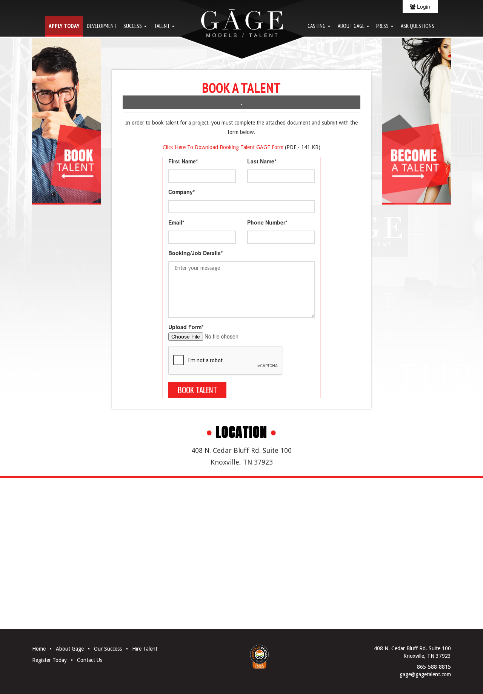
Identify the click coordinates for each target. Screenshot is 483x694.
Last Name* (261, 161)
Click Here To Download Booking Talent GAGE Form (223, 147)
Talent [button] (162, 25)
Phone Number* (267, 222)
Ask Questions (417, 25)
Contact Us (89, 660)
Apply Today (64, 25)
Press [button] (383, 25)
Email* (176, 222)
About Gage (70, 649)
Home (39, 649)
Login (422, 6)
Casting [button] (317, 25)
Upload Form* (185, 327)
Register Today (49, 660)
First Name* (183, 161)
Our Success (108, 649)
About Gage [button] (352, 25)
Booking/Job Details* (195, 253)
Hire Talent (144, 649)
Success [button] (133, 25)
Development (102, 25)
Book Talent (197, 389)
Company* (181, 191)
